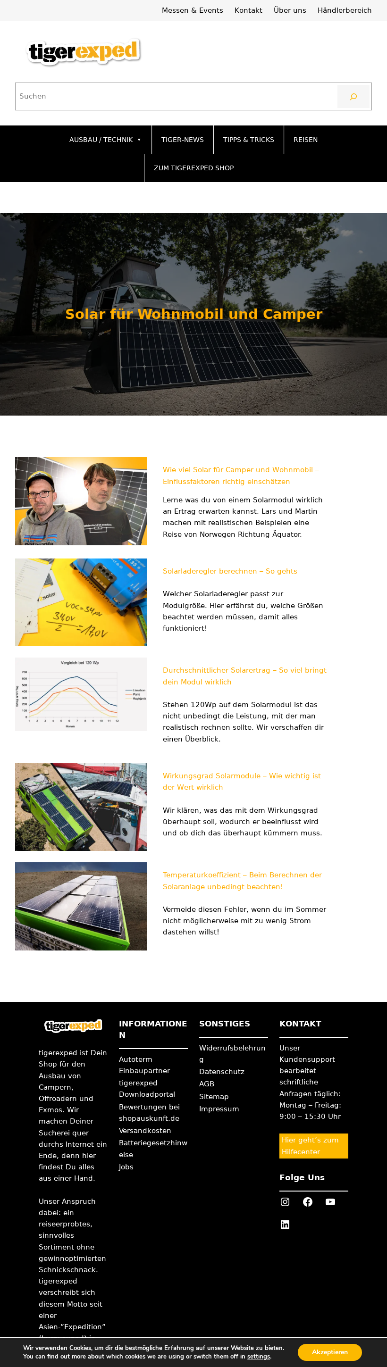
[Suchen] (353, 96)
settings (258, 1356)
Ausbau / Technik (101, 139)
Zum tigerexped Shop (194, 168)
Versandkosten (145, 1130)
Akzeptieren (330, 1352)
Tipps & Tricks (248, 139)
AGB (206, 1084)
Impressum (219, 1109)
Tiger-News (182, 139)
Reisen (306, 139)
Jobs (126, 1167)
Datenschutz (221, 1071)
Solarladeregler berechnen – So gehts (230, 571)
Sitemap (214, 1096)
